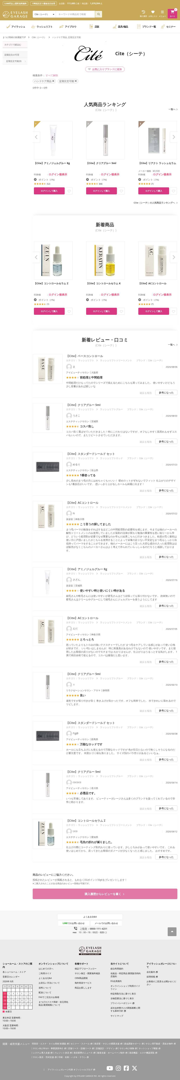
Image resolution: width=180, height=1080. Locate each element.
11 (13, 997)
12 (18, 997)
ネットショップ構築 (148, 1048)
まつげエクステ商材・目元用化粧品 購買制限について (53, 1003)
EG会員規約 (116, 981)
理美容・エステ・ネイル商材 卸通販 (49, 1043)
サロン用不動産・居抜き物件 (159, 1043)
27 (22, 1004)
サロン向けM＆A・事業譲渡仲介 (48, 1048)
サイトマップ (117, 1015)
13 (22, 997)
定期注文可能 (13, 61)
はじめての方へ (46, 968)
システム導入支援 (41, 1052)
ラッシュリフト (45, 26)
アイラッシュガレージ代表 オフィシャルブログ (70, 1069)
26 (18, 1004)
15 (30, 997)
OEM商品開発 (81, 978)
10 (9, 997)
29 (30, 1004)
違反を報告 (146, 393)
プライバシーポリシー (121, 1003)
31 (9, 1007)
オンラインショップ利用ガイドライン (125, 987)
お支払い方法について (49, 982)
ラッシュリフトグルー (111, 409)
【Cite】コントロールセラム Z (85, 821)
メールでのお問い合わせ (106, 923)
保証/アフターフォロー (86, 968)
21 (26, 1000)
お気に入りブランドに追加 (107, 69)
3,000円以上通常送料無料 (15, 3)
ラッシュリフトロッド (111, 458)
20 (22, 1000)
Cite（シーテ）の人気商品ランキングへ (154, 202)
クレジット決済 (61, 1052)
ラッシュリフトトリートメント (116, 360)
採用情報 (151, 976)
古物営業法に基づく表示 (122, 998)
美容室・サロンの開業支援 (107, 1043)
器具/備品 (123, 26)
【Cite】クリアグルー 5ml (83, 405)
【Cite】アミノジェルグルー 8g (86, 569)
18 (13, 1000)
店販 (97, 26)
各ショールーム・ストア (14, 971)
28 (26, 1004)
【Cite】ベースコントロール (84, 356)
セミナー (170, 26)
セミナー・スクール (80, 1043)
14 (26, 997)
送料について (45, 987)
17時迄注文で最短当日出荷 (43, 3)
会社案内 (151, 971)
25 (13, 1004)
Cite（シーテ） (39, 37)
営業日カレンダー (11, 976)
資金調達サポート (132, 1043)
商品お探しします (83, 987)
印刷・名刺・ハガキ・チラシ (72, 1057)
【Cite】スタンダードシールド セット (90, 454)
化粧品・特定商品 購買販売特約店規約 (126, 975)
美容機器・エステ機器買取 (142, 1052)
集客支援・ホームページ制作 (111, 1052)
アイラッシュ (18, 26)
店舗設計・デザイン (105, 1048)
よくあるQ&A (90, 916)
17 (9, 1000)
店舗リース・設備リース (79, 1048)
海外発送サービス (83, 982)
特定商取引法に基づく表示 (123, 993)
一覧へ (172, 109)
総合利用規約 (117, 968)
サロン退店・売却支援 (43, 1057)
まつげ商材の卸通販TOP (14, 37)
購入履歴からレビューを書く (103, 894)
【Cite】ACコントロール (82, 503)
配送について (45, 992)
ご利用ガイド (45, 973)
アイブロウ (70, 26)
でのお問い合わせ (74, 923)
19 (18, 1000)
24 (9, 1004)
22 (30, 1000)
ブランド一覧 (149, 26)
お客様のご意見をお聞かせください (161, 983)
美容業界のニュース (83, 1052)
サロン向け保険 (126, 1048)
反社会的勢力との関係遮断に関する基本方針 (125, 1009)
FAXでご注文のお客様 (49, 997)
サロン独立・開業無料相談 (87, 973)
